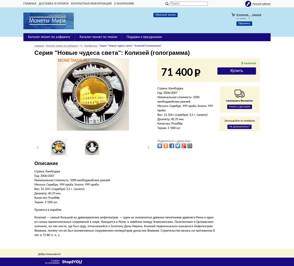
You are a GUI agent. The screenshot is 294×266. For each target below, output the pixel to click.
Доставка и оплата (54, 3)
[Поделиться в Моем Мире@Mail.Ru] (189, 145)
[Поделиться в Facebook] (171, 145)
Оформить (244, 23)
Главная (29, 3)
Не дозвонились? (239, 126)
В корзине (248, 14)
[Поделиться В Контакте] (159, 145)
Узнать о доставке (239, 106)
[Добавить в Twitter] (177, 145)
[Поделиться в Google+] (183, 145)
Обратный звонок (165, 14)
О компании (124, 3)
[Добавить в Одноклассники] (165, 145)
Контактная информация (91, 3)
